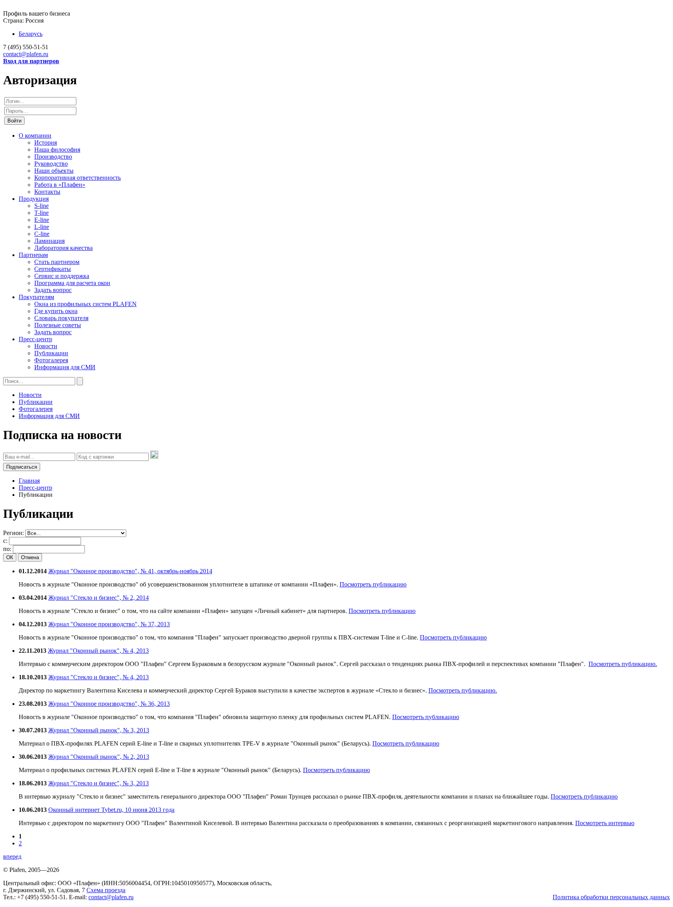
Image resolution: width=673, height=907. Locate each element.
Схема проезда (105, 890)
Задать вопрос (53, 290)
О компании (35, 135)
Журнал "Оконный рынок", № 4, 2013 (98, 650)
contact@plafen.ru (25, 54)
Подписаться (21, 467)
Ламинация (49, 240)
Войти (14, 121)
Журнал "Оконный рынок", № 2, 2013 (98, 756)
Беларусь (30, 33)
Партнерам (33, 255)
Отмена (30, 557)
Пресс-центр (35, 339)
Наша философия (57, 149)
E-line (41, 219)
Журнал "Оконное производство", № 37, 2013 (109, 624)
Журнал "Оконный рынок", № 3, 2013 (98, 730)
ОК (9, 557)
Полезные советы (57, 325)
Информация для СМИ (64, 367)
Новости (45, 346)
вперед (12, 856)
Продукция (34, 198)
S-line (41, 205)
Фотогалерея (51, 360)
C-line (41, 233)
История (45, 142)
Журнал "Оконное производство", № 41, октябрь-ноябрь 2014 (130, 571)
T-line (41, 212)
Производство (53, 156)
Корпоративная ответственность (77, 177)
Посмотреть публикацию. (622, 664)
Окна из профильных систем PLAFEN (85, 304)
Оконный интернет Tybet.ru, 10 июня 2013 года (111, 809)
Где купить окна (56, 311)
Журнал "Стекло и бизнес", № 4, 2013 (98, 677)
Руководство (51, 163)
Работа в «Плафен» (59, 184)
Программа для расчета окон (72, 283)
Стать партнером (56, 262)
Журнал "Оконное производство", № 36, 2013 (109, 703)
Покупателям (36, 297)
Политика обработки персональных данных (611, 897)
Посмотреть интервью (604, 823)
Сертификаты (52, 269)
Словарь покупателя (61, 318)
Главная (29, 480)
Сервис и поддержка (61, 276)
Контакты (47, 191)
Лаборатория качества (63, 247)
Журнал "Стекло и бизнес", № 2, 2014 (98, 597)
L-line (41, 226)
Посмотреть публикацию (373, 584)
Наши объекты (54, 170)
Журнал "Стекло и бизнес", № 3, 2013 (98, 783)
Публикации (51, 353)
